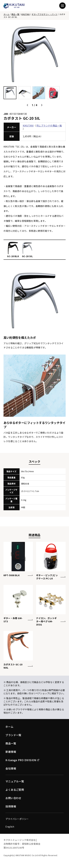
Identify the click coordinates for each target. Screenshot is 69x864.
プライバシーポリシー (17, 818)
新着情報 (10, 752)
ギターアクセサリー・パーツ (44, 14)
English (9, 826)
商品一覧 (15, 14)
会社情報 (10, 768)
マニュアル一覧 (14, 781)
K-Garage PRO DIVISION (20, 760)
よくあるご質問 (14, 790)
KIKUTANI (25, 14)
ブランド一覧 (13, 735)
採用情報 (10, 806)
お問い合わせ (13, 798)
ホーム (6, 14)
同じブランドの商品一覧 (49, 125)
